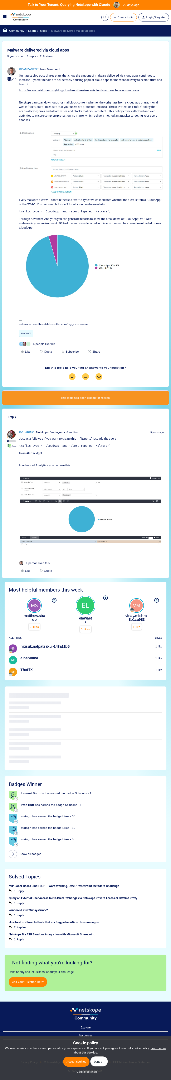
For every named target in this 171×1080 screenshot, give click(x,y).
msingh (26, 816)
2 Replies (20, 927)
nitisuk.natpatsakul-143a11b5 (44, 646)
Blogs (43, 30)
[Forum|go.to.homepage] (20, 17)
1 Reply (19, 891)
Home (13, 30)
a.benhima (29, 658)
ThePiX (26, 670)
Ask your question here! (28, 982)
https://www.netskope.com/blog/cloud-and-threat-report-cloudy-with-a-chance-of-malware (79, 90)
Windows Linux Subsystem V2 (28, 910)
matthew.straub (34, 617)
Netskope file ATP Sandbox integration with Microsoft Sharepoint (51, 934)
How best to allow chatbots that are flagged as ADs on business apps (54, 922)
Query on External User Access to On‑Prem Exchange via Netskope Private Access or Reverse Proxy (73, 898)
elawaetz (85, 620)
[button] (4, 18)
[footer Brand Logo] (85, 1019)
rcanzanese (29, 69)
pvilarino (26, 432)
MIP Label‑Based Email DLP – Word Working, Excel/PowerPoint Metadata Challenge (64, 886)
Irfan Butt (27, 804)
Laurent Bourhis (32, 793)
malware (26, 333)
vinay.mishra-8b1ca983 (136, 617)
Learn (32, 30)
